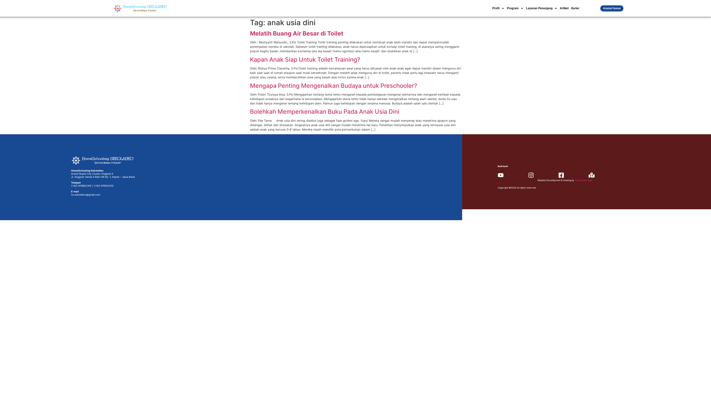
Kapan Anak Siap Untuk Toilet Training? (305, 59)
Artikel (564, 8)
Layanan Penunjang (539, 8)
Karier (575, 8)
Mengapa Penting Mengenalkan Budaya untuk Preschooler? (333, 85)
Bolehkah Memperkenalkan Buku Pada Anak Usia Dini (324, 111)
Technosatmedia (583, 180)
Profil (496, 8)
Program (513, 8)
